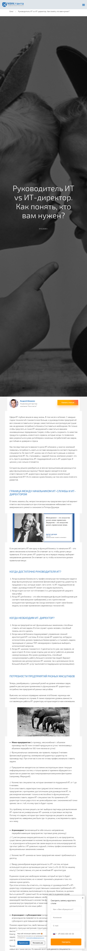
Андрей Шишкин (27, 401)
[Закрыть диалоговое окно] (82, 898)
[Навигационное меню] (83, 5)
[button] (67, 402)
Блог (11, 11)
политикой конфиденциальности (35, 937)
